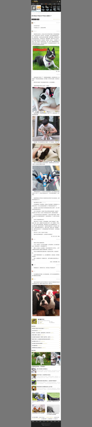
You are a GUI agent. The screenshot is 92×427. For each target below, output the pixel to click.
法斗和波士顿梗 (55, 261)
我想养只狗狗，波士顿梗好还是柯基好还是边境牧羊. (41, 339)
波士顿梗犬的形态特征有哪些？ (37, 343)
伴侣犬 (43, 323)
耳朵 (58, 261)
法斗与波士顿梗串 (35, 417)
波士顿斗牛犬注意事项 (36, 418)
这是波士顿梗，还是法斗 (36, 334)
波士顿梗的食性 (34, 345)
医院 (55, 421)
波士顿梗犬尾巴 (44, 418)
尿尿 (56, 236)
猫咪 (40, 421)
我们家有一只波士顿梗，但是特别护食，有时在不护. (41, 332)
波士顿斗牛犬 (34, 19)
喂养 (42, 321)
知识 (34, 12)
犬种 (36, 421)
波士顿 (51, 261)
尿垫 (54, 236)
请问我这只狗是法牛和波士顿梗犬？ (38, 328)
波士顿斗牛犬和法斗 (42, 417)
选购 (36, 12)
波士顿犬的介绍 (34, 330)
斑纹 (58, 71)
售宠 (44, 421)
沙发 (51, 236)
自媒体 (33, 421)
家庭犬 (41, 323)
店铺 (51, 421)
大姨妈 (58, 236)
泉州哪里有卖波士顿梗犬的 (36, 347)
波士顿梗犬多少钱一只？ (36, 341)
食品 (58, 421)
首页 (32, 12)
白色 (56, 71)
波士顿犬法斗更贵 (56, 417)
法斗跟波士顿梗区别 (49, 417)
